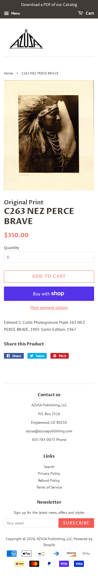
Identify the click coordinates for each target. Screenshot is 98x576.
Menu (15, 13)
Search (49, 466)
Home (8, 73)
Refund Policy (49, 480)
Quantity (11, 247)
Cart (89, 13)
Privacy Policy (49, 473)
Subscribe (76, 523)
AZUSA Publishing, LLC (54, 538)
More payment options (49, 307)
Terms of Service (49, 487)
